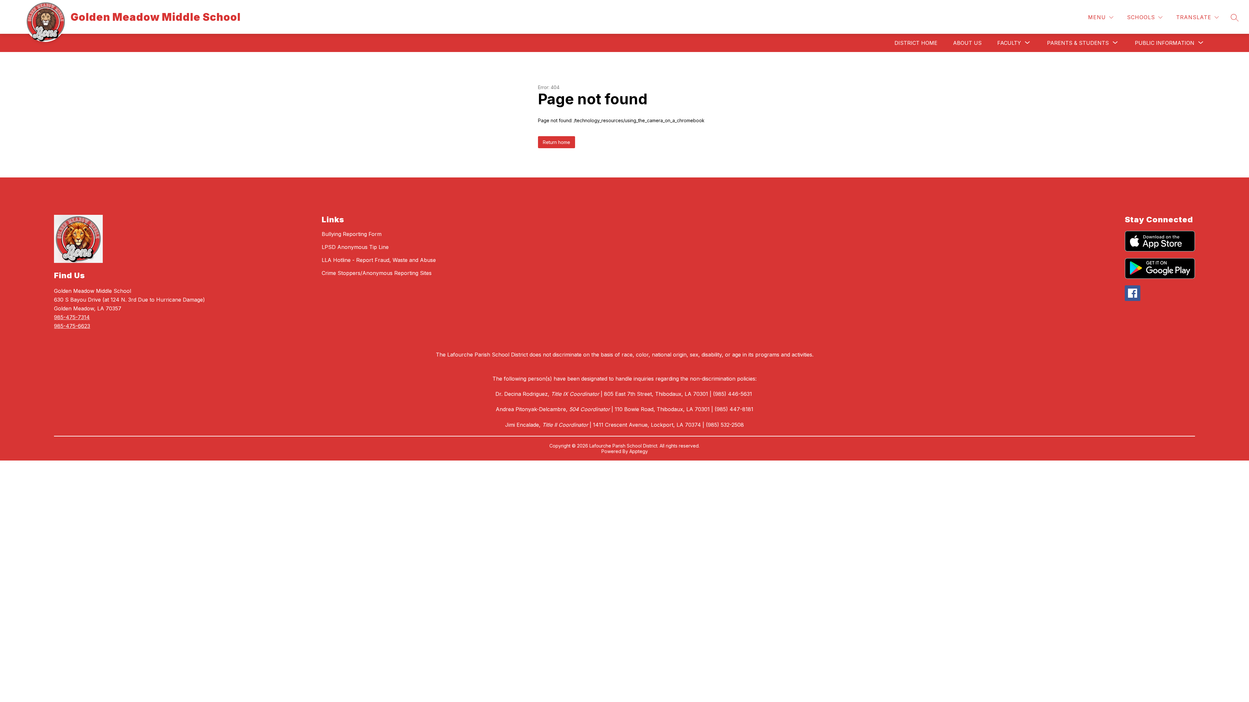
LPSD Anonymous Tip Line (355, 247)
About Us (967, 43)
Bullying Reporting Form (352, 234)
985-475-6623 (72, 326)
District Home (915, 43)
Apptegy (638, 451)
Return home (556, 142)
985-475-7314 (72, 317)
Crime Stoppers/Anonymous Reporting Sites (377, 273)
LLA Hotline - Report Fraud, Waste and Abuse (379, 260)
